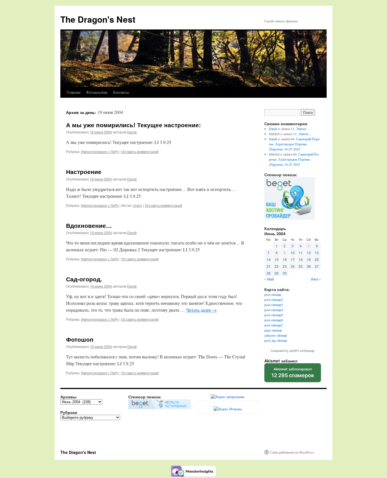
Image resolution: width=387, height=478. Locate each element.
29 (276, 273)
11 (301, 252)
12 (309, 252)
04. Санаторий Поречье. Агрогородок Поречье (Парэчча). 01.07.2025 (294, 144)
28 (269, 273)
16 (285, 259)
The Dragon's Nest (97, 19)
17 (293, 259)
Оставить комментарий (140, 151)
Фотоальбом (96, 92)
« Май (269, 279)
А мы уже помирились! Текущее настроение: (133, 124)
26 (309, 266)
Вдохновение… (89, 225)
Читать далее (201, 310)
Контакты (121, 92)
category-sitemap (275, 335)
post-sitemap (272, 294)
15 (276, 259)
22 (276, 266)
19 (309, 259)
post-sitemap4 (273, 309)
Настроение (83, 171)
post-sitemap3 (273, 304)
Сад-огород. (84, 279)
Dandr (132, 131)
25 (301, 266)
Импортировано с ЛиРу (100, 151)
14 (269, 259)
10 (293, 252)
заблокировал (292, 374)
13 (317, 252)
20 (317, 259)
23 (285, 266)
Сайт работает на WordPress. (292, 452)
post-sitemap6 (273, 320)
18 (301, 259)
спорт (137, 205)
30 (285, 273)
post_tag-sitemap (275, 340)
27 (317, 266)
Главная (73, 92)
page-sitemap (273, 330)
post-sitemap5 (273, 315)
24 (293, 266)
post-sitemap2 (273, 299)
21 (269, 266)
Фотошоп (79, 339)
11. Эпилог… (300, 128)
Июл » (316, 279)
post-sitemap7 (273, 325)
